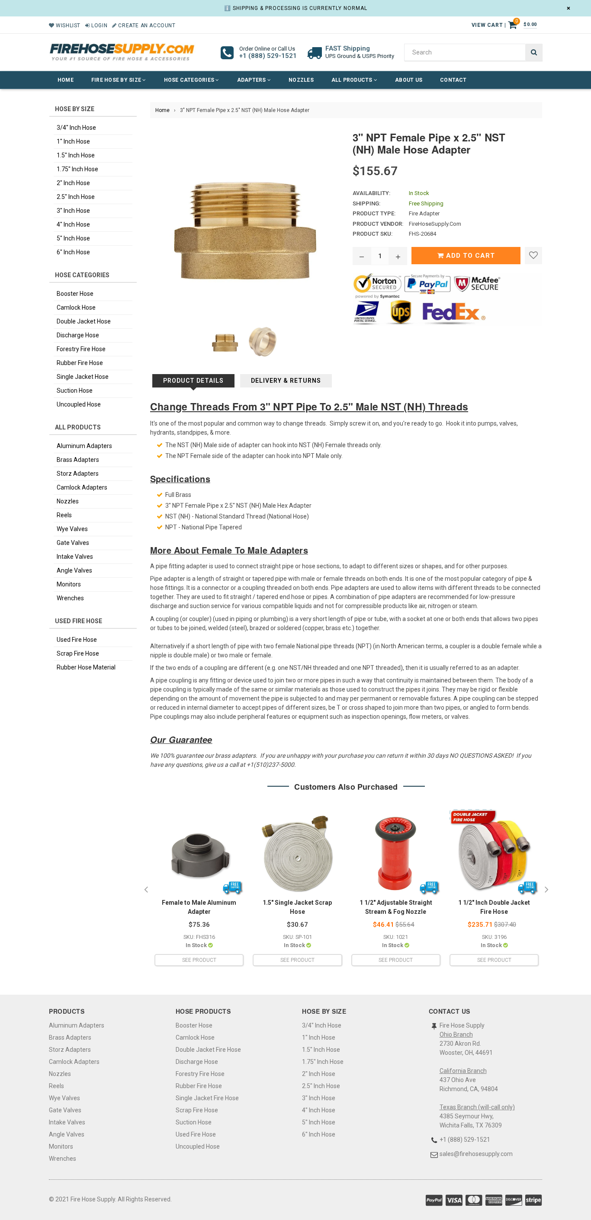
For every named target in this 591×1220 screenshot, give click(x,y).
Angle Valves (74, 570)
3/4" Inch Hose (76, 127)
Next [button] (546, 890)
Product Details (193, 380)
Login (98, 25)
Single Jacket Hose (83, 376)
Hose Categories (190, 80)
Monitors (69, 584)
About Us (408, 80)
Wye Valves (72, 528)
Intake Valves (75, 556)
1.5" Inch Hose (76, 155)
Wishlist (67, 25)
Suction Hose (75, 390)
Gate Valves (73, 542)
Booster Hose (75, 293)
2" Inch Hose (73, 182)
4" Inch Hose (73, 224)
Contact (453, 80)
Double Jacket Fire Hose (208, 1049)
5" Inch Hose (73, 238)
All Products (352, 80)
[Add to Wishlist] (533, 255)
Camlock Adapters (82, 487)
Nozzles (301, 80)
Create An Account (146, 25)
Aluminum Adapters (84, 445)
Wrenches (70, 598)
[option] (199, 890)
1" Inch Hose (73, 141)
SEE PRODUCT (199, 960)
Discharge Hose (78, 335)
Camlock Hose (76, 307)
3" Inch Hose (73, 210)
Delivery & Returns (286, 380)
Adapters (252, 80)
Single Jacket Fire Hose (207, 1098)
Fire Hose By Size (116, 80)
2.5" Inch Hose (76, 196)
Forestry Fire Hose (81, 349)
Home (66, 80)
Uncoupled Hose (79, 404)
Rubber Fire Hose (80, 362)
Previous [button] (145, 890)
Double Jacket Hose (84, 321)
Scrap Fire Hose (78, 653)
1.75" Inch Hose (77, 169)
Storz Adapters (78, 473)
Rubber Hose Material (86, 667)
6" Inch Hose (73, 252)
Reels (64, 515)
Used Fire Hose (77, 639)
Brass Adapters (78, 459)
